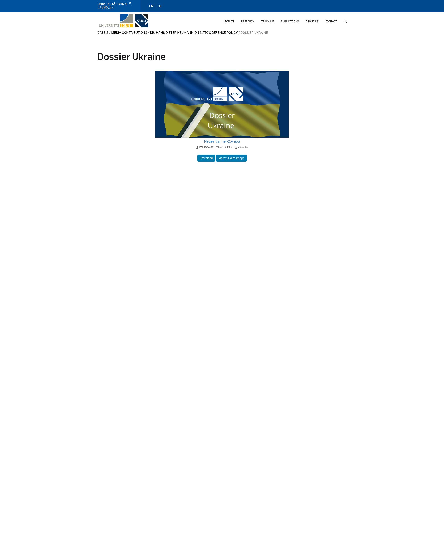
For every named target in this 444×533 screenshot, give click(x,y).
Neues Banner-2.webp (222, 141)
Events (229, 21)
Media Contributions (129, 33)
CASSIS (102, 33)
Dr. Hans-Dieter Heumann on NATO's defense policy (194, 33)
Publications (290, 21)
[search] (344, 23)
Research (247, 21)
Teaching (267, 21)
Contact (331, 21)
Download (206, 158)
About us (312, 21)
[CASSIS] (122, 20)
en (151, 6)
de (160, 6)
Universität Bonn (112, 4)
